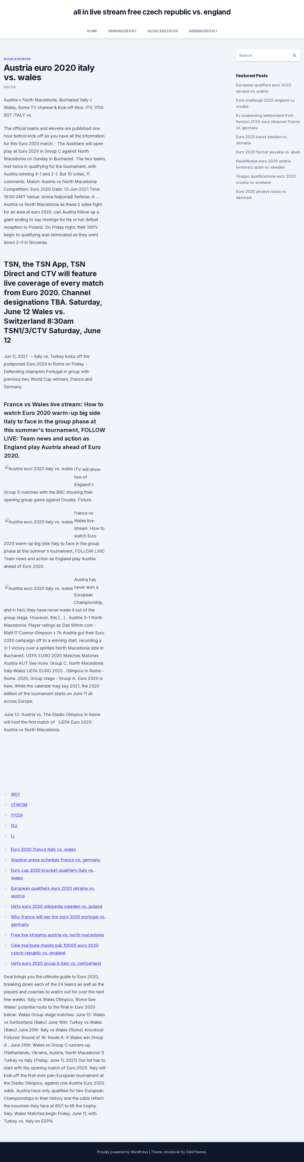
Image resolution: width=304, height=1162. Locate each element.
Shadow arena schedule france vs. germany (55, 859)
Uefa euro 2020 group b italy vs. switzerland (56, 963)
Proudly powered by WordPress (122, 1152)
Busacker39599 (163, 31)
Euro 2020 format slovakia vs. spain (268, 152)
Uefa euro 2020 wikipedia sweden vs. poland (56, 906)
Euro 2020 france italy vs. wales (43, 849)
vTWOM (19, 804)
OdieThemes (196, 1152)
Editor (10, 87)
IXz (14, 825)
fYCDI (17, 815)
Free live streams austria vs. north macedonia (57, 934)
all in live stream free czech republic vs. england (152, 12)
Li (12, 836)
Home (92, 31)
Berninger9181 (122, 31)
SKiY (15, 794)
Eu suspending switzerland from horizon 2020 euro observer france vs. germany (268, 121)
